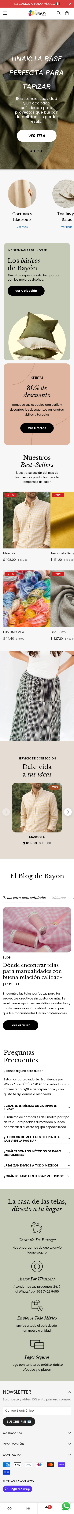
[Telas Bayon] (37, 13)
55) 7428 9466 (48, 1291)
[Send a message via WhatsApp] (66, 1506)
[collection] (28, 1508)
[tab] (24, 898)
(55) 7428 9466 (34, 1084)
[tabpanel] (37, 968)
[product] (9, 1508)
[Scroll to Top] (67, 1494)
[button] (66, 13)
